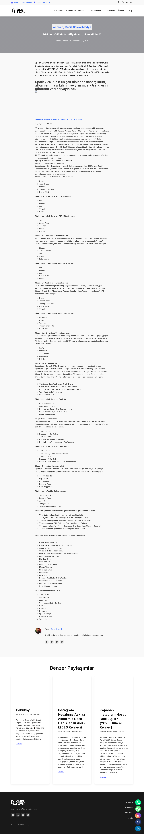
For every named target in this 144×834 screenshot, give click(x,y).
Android (58, 27)
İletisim (130, 818)
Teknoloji (39, 119)
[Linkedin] (138, 828)
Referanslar (110, 11)
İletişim (121, 11)
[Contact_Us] (138, 822)
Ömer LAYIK (56, 629)
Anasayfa (129, 802)
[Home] (51, 10)
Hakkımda (58, 11)
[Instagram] (138, 815)
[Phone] (138, 802)
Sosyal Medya (82, 27)
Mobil (68, 27)
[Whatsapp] (138, 809)
